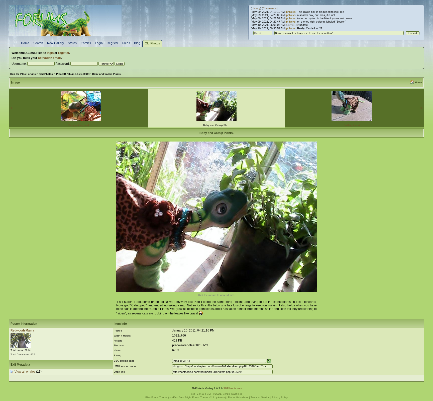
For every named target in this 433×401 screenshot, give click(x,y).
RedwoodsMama (22, 330)
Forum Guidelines (238, 397)
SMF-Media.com (232, 388)
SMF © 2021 (214, 393)
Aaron (221, 397)
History (256, 8)
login (50, 53)
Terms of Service (260, 397)
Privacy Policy (280, 397)
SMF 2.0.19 (197, 393)
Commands (270, 8)
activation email (49, 58)
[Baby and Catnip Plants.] (216, 291)
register (63, 53)
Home (418, 82)
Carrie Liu (292, 24)
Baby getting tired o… (81, 125)
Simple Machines (232, 393)
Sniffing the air (352, 125)
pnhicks (291, 11)
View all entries (25, 372)
